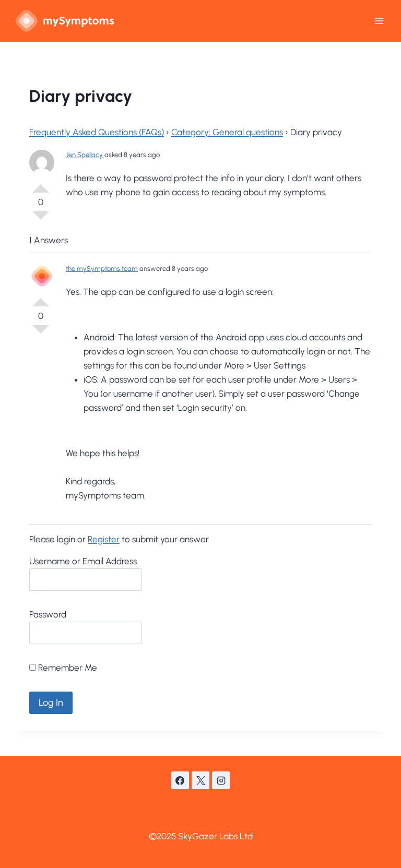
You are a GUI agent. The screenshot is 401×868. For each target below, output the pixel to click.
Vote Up (40, 184)
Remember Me (66, 667)
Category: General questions (227, 132)
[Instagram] (221, 780)
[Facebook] (180, 780)
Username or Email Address (83, 561)
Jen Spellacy (84, 155)
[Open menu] (378, 21)
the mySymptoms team (102, 268)
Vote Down (40, 219)
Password (47, 614)
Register (104, 539)
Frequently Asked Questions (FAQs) (96, 132)
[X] (200, 780)
